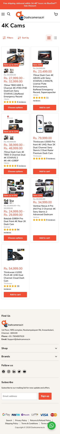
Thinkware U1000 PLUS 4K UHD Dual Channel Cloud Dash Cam (14, 276)
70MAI (6, 99)
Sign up (45, 396)
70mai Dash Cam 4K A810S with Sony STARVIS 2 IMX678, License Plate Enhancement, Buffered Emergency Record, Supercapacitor (44, 84)
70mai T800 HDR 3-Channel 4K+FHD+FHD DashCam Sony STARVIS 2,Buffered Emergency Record (15, 91)
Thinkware (37, 156)
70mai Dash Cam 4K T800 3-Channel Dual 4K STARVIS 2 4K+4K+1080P (14, 156)
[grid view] (49, 38)
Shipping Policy (11, 423)
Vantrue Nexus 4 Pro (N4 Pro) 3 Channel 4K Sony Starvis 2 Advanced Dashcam (44, 210)
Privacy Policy (21, 420)
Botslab (7, 227)
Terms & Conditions (29, 423)
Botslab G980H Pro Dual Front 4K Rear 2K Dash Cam (15, 221)
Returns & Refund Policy (40, 420)
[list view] (55, 38)
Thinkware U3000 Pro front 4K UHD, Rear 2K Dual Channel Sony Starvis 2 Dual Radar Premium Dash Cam (44, 147)
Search (9, 420)
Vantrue (36, 217)
